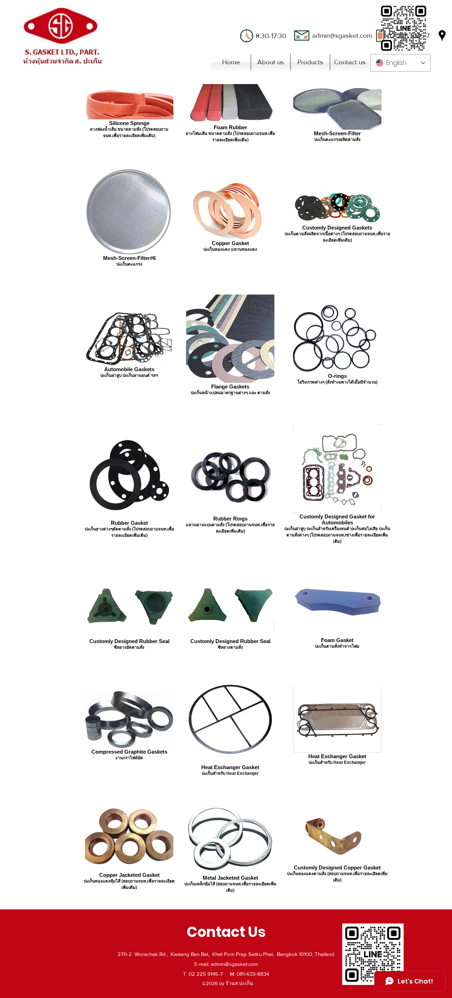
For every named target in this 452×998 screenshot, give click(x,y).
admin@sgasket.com (342, 35)
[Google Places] (442, 35)
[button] (310, 62)
